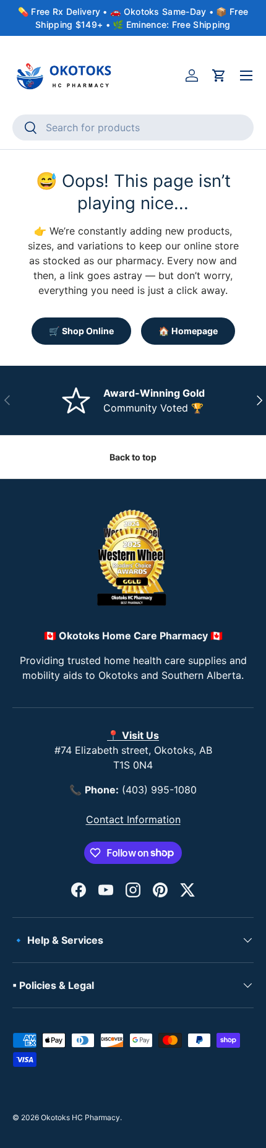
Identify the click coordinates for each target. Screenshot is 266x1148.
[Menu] (246, 75)
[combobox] (133, 127)
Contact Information (133, 819)
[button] (219, 75)
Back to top (133, 457)
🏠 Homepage (188, 331)
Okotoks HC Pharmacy (80, 1117)
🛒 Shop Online (81, 331)
